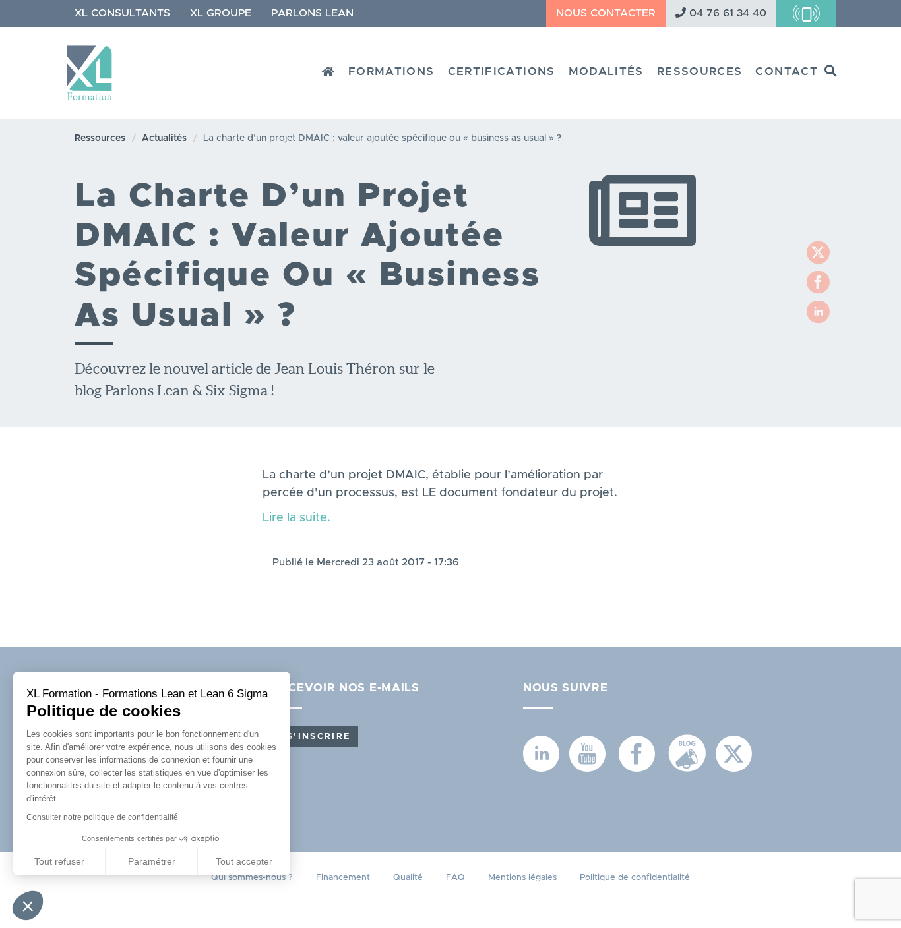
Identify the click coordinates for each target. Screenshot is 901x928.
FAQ (455, 877)
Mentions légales (522, 877)
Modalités (606, 71)
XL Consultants (122, 13)
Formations (391, 71)
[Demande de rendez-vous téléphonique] (806, 13)
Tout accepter (244, 861)
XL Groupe (220, 13)
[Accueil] (94, 68)
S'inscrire (318, 736)
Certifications (501, 71)
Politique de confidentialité (635, 877)
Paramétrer (151, 861)
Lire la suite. (296, 518)
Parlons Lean (312, 13)
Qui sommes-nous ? (252, 877)
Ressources (700, 71)
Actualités (164, 138)
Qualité (408, 877)
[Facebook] (818, 281)
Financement (343, 877)
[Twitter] (818, 252)
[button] (28, 905)
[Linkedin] (818, 311)
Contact (786, 71)
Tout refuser (59, 861)
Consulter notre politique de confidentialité (102, 817)
